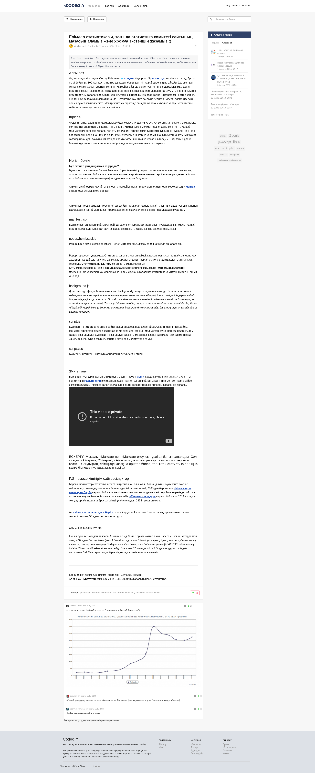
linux (237, 142)
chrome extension (101, 592)
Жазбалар (94, 5)
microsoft (221, 148)
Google (234, 135)
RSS (226, 115)
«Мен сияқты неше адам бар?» (93, 512)
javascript (85, 592)
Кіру (161, 747)
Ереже (226, 744)
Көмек (226, 753)
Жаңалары (98, 19)
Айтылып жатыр (222, 34)
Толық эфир (217, 115)
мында (190, 186)
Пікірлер (215, 43)
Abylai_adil (79, 46)
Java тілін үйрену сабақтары (225, 104)
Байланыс (228, 750)
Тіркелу (246, 5)
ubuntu (240, 148)
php (231, 148)
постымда (159, 78)
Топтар (109, 5)
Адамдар (123, 5)
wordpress (234, 154)
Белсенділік (141, 5)
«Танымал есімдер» (142, 496)
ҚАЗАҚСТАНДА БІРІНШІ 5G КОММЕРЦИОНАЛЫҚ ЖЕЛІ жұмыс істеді (231, 78)
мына (140, 376)
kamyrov (129, 78)
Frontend (92, 45)
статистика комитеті (123, 592)
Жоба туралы (229, 747)
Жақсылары (76, 19)
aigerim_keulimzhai (77, 709)
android (223, 136)
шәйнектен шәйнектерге (229, 160)
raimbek (73, 606)
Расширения (92, 380)
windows (224, 154)
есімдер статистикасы (148, 592)
